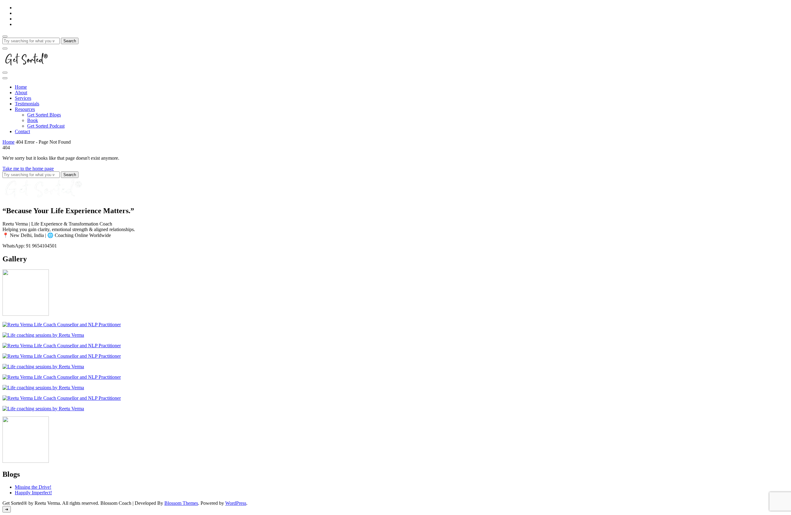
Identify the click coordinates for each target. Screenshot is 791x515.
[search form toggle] (4, 36)
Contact (22, 131)
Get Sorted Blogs (44, 114)
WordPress (235, 503)
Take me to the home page (28, 168)
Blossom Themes (181, 503)
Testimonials (27, 103)
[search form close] (4, 48)
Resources (25, 109)
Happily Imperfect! (33, 492)
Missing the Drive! (33, 487)
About (21, 92)
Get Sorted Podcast (46, 126)
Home (21, 87)
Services (23, 98)
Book (32, 120)
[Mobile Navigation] (4, 73)
